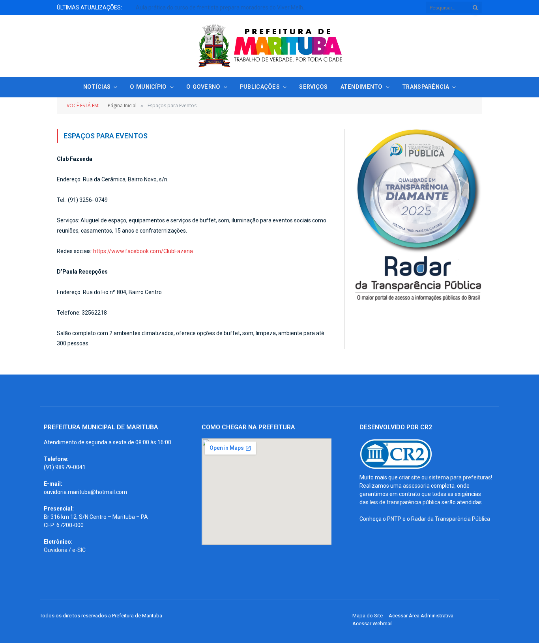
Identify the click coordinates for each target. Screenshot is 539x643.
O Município (148, 87)
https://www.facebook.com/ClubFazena (143, 251)
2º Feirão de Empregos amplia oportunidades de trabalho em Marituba (223, 7)
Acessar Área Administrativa (421, 616)
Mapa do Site (367, 616)
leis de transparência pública (405, 502)
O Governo (203, 87)
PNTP (394, 519)
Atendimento (362, 87)
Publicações (260, 87)
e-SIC (79, 550)
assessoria (416, 486)
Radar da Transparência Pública (450, 519)
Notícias (96, 87)
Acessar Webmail (372, 623)
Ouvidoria (55, 550)
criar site (409, 477)
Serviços (313, 87)
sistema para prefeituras (460, 477)
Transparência (425, 87)
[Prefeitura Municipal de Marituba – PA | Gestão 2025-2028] (269, 46)
